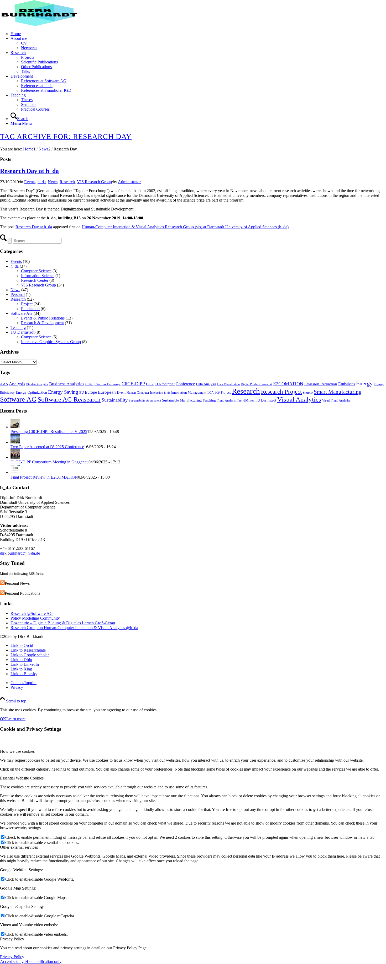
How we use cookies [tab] (17, 751)
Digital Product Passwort (256, 384)
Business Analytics (66, 383)
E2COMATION (288, 383)
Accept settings (12, 961)
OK (3, 719)
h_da (42, 182)
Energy (364, 383)
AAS (4, 384)
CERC (89, 384)
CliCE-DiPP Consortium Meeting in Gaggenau (49, 462)
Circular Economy (108, 384)
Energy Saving (63, 392)
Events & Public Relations (43, 318)
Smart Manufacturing (338, 392)
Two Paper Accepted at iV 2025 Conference (47, 447)
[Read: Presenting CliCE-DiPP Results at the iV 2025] (15, 427)
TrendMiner (245, 400)
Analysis (17, 383)
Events (29, 182)
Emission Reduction (320, 384)
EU (81, 392)
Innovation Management (188, 392)
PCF (217, 392)
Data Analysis (206, 384)
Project (27, 304)
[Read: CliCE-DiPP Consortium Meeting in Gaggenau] (15, 457)
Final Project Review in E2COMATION (44, 477)
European (107, 392)
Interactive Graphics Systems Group (51, 341)
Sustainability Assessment (145, 400)
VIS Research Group (94, 182)
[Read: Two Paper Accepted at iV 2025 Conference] (15, 442)
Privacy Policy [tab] (12, 939)
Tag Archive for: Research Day (66, 136)
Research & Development (42, 323)
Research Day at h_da (29, 170)
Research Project (281, 391)
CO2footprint (165, 384)
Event (121, 392)
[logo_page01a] (39, 25)
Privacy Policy (12, 957)
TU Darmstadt (22, 332)
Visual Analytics (299, 399)
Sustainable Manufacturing (182, 400)
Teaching (18, 327)
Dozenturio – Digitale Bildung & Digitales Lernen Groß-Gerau (63, 623)
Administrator (129, 182)
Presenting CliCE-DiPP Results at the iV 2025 (49, 431)
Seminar (308, 392)
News (53, 182)
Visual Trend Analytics (336, 400)
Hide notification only (43, 961)
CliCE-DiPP (133, 383)
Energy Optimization (31, 392)
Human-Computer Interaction (145, 392)
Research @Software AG (32, 613)
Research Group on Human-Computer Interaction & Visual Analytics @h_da (74, 627)
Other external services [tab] (19, 847)
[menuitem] (198, 33)
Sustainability (115, 400)
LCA (210, 392)
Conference (185, 384)
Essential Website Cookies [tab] (22, 778)
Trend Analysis (226, 400)
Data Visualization (228, 384)
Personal (18, 294)
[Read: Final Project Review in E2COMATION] (15, 472)
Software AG (22, 313)
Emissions (346, 384)
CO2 (150, 384)
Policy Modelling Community (35, 618)
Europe (91, 392)
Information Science (37, 275)
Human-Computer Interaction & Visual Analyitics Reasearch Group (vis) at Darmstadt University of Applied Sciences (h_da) (185, 227)
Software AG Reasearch (69, 399)
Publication (30, 308)
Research (67, 182)
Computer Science (36, 271)
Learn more (15, 719)
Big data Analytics (37, 384)
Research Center (34, 280)
